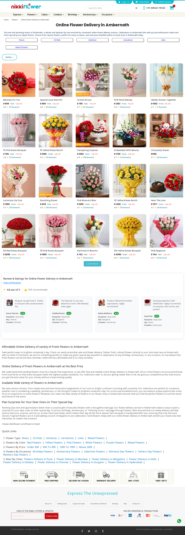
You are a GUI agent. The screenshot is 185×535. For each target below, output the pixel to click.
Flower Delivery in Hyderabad (125, 462)
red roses (87, 388)
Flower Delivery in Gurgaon (88, 462)
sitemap (115, 504)
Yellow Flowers (54, 442)
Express (17, 14)
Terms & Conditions (143, 529)
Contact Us (136, 504)
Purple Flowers (115, 442)
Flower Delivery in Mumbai (72, 459)
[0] (171, 7)
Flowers (31, 14)
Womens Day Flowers (121, 451)
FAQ (125, 504)
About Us (48, 504)
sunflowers (107, 388)
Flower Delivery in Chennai (53, 462)
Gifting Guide (62, 504)
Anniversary (89, 14)
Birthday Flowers (43, 451)
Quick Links (9, 431)
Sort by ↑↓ (9, 57)
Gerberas (92, 40)
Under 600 (33, 447)
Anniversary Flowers (68, 451)
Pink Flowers (74, 442)
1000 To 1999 (67, 447)
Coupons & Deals (78, 504)
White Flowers (93, 442)
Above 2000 (85, 447)
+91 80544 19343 (155, 7)
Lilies (163, 40)
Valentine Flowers (94, 451)
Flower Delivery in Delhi (142, 459)
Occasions (107, 14)
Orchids (57, 40)
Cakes (44, 14)
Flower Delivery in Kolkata (18, 462)
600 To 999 (49, 447)
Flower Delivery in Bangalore (108, 459)
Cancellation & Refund (98, 504)
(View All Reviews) (12, 282)
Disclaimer (169, 529)
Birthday (73, 14)
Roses (21, 40)
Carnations (128, 40)
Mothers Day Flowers (15, 454)
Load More (92, 263)
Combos (58, 14)
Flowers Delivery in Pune (38, 459)
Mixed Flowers (21, 47)
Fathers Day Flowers (150, 451)
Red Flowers (34, 442)
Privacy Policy (158, 529)
